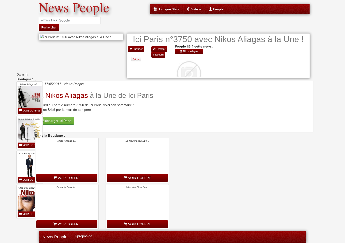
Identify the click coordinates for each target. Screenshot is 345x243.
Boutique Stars (168, 9)
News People (54, 237)
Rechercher (48, 27)
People (217, 9)
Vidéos (195, 9)
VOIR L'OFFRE (31, 110)
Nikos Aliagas (65, 95)
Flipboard (158, 54)
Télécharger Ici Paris (55, 121)
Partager (137, 49)
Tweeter (160, 49)
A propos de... (84, 236)
